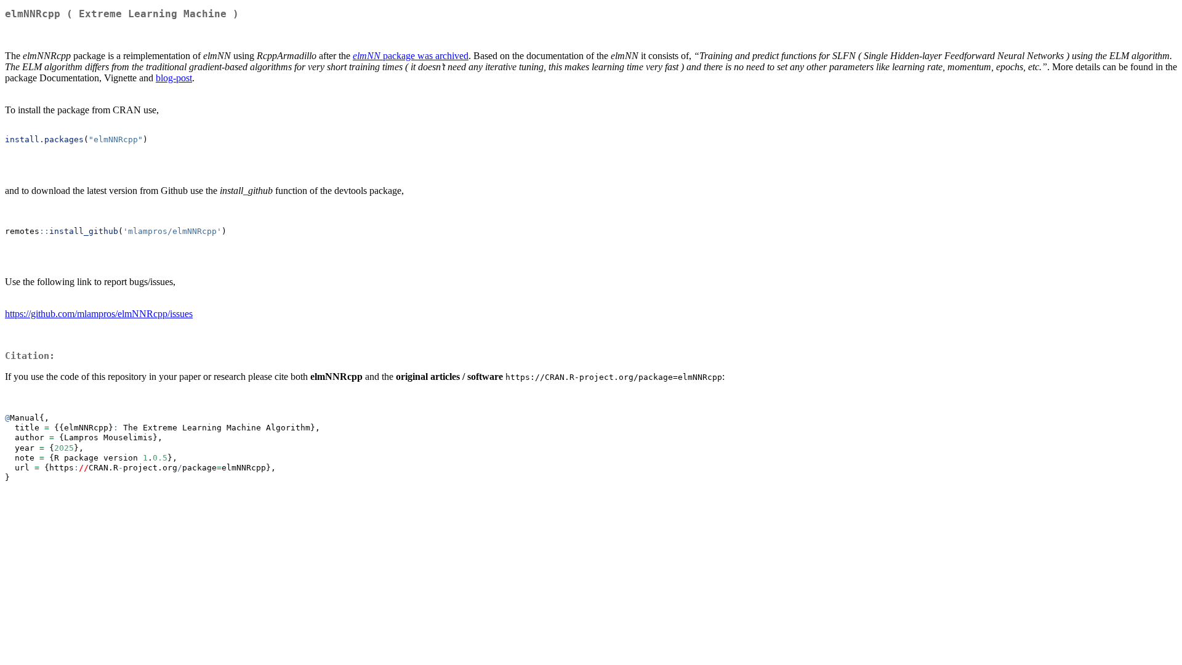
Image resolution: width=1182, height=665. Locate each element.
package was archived (410, 55)
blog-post (174, 78)
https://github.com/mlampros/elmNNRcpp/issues (99, 313)
